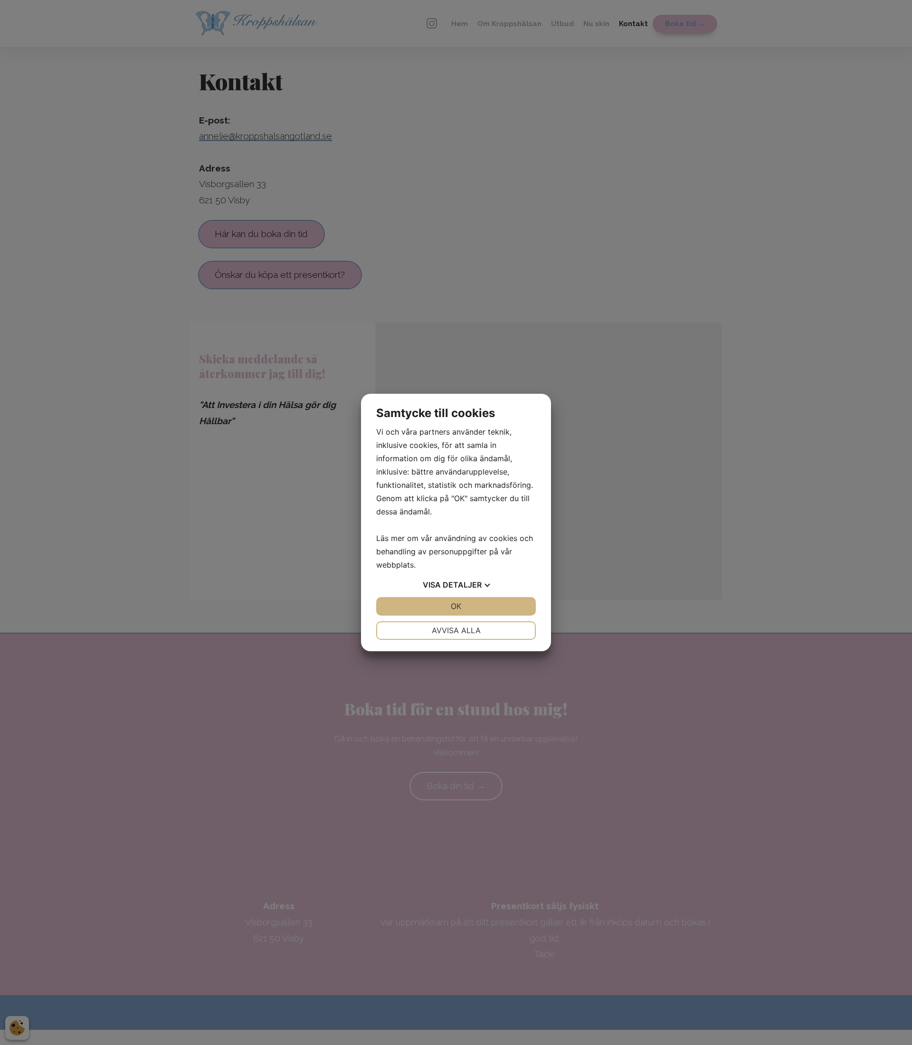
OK (456, 606)
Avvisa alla (456, 630)
